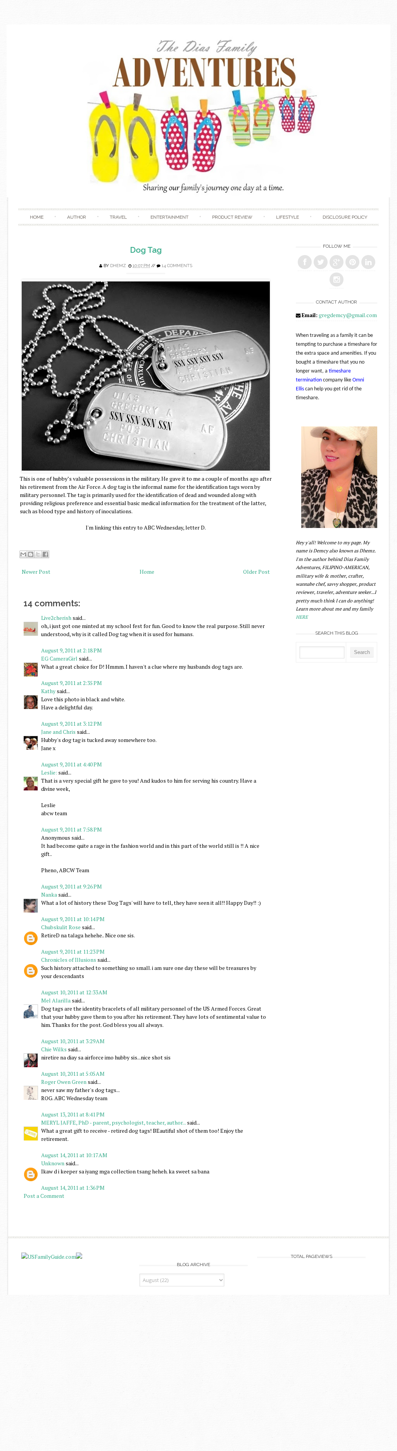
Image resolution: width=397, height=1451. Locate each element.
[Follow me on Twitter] (321, 262)
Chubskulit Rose (61, 927)
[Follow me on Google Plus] (336, 262)
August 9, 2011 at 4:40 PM (71, 764)
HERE (302, 617)
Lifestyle (287, 217)
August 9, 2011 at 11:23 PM (73, 951)
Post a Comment (44, 1195)
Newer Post (36, 571)
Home (36, 217)
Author (76, 217)
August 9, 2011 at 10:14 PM (73, 919)
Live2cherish (56, 617)
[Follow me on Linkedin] (368, 262)
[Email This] (23, 554)
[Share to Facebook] (45, 554)
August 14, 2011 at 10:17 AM (74, 1155)
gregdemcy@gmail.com (348, 315)
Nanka (49, 894)
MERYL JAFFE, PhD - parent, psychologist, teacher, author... (113, 1122)
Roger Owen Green (63, 1081)
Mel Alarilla (56, 1000)
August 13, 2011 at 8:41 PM (73, 1114)
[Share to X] (38, 554)
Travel (118, 217)
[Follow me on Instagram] (336, 279)
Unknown (52, 1163)
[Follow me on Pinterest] (352, 262)
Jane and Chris (58, 731)
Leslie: (49, 772)
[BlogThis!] (31, 554)
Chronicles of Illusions (68, 959)
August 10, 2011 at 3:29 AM (73, 1041)
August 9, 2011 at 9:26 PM (71, 886)
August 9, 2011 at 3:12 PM (71, 723)
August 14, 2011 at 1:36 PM (73, 1187)
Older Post (256, 571)
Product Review (232, 217)
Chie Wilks (54, 1049)
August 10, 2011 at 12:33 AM (74, 992)
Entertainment (169, 217)
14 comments (177, 265)
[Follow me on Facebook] (305, 262)
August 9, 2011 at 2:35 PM (71, 683)
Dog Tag (146, 250)
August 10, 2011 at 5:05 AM (73, 1073)
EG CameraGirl (59, 658)
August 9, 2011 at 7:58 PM (71, 829)
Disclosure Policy (345, 217)
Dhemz (118, 265)
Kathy (48, 691)
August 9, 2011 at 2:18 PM (71, 650)
